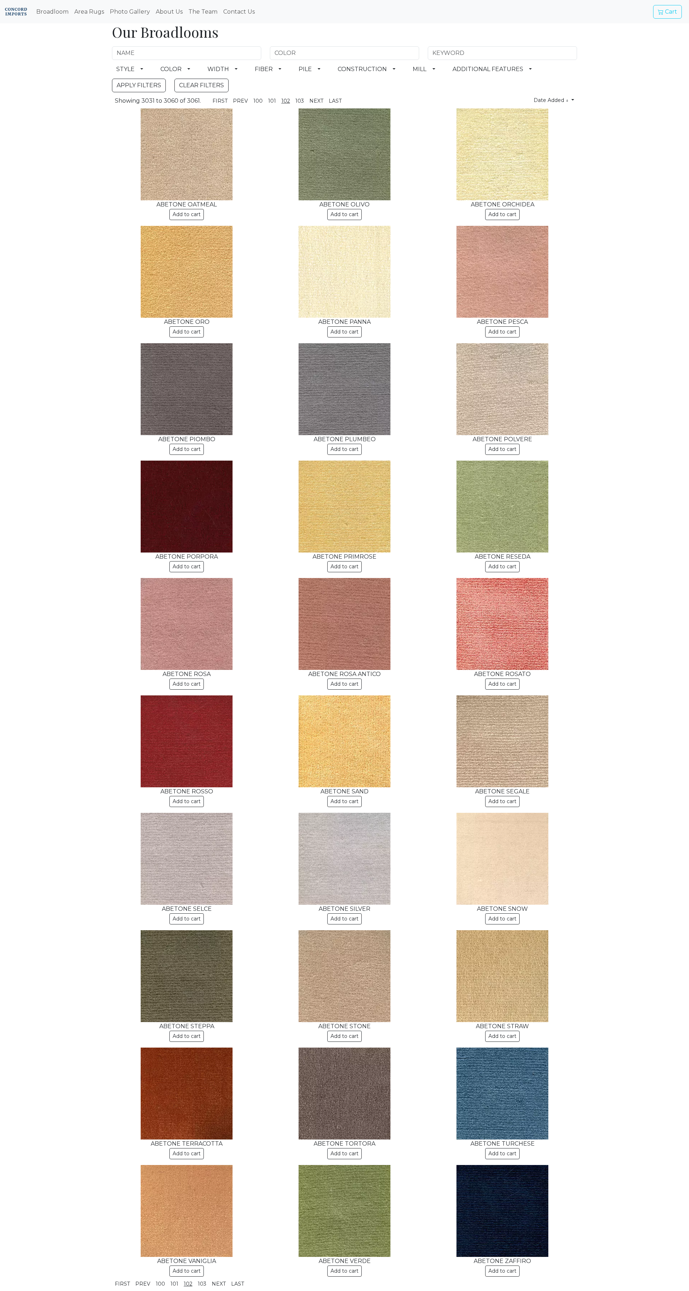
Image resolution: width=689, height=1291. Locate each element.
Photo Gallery (130, 11)
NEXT (316, 101)
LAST (335, 101)
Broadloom (52, 11)
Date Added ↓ (552, 100)
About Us (169, 11)
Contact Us (239, 11)
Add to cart (187, 214)
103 (299, 101)
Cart (670, 11)
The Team (202, 11)
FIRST (220, 101)
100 (258, 101)
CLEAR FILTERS (201, 85)
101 (272, 101)
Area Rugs (89, 11)
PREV (240, 101)
